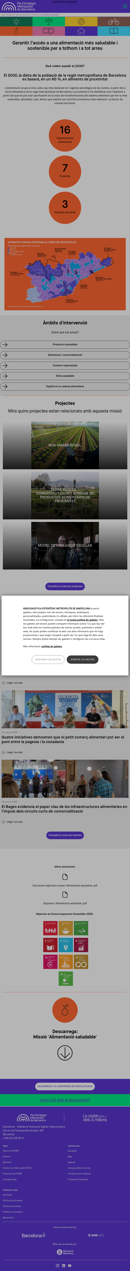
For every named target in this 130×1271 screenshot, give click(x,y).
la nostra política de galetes (82, 620)
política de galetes (52, 646)
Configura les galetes (48, 659)
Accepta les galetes (82, 659)
